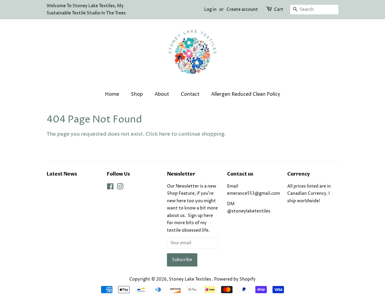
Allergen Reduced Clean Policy (245, 94)
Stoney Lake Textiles (190, 279)
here (164, 134)
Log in (210, 9)
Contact (190, 94)
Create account (242, 9)
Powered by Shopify (235, 279)
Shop (137, 94)
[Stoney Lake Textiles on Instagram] (120, 188)
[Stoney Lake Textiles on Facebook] (110, 188)
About (162, 94)
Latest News (62, 174)
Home (112, 94)
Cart (278, 9)
